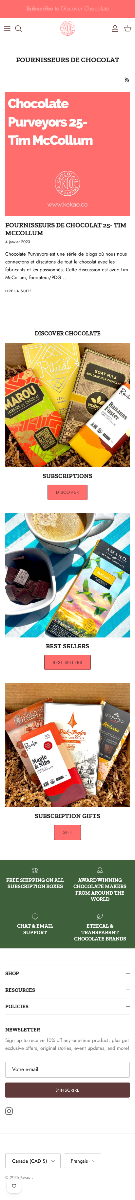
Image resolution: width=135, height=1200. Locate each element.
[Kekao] (67, 28)
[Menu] (7, 28)
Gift (67, 832)
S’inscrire (67, 1090)
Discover (67, 492)
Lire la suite (18, 291)
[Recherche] (21, 28)
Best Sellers (67, 662)
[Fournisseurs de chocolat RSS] (127, 79)
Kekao (26, 1177)
